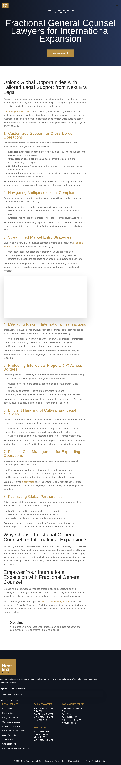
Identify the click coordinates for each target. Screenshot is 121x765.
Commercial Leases (11, 722)
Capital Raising (9, 744)
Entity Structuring (10, 718)
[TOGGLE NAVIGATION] (99, 5)
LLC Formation (9, 709)
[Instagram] (12, 700)
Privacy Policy (61, 761)
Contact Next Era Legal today (55, 601)
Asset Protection (9, 735)
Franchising (7, 713)
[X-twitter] (7, 700)
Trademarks (7, 740)
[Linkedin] (17, 700)
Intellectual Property (11, 726)
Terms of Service (76, 761)
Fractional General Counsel (14, 731)
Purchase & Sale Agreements (15, 748)
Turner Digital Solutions (96, 761)
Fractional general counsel (17, 111)
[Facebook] (2, 700)
